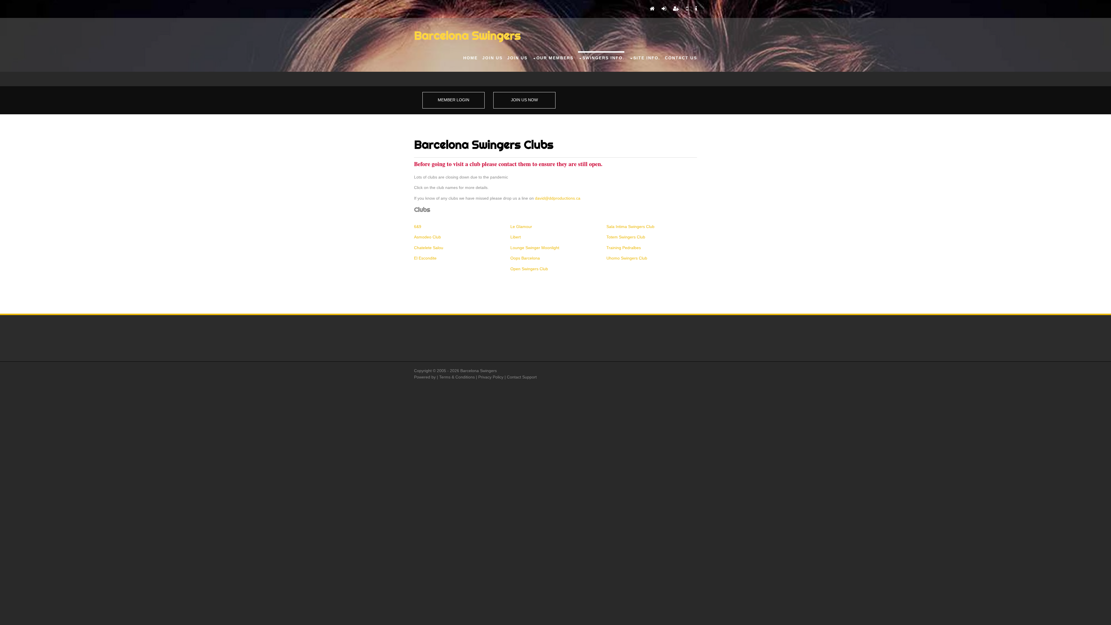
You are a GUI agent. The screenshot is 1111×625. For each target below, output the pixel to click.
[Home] (652, 9)
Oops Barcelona (525, 258)
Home (470, 58)
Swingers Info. (603, 58)
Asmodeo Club (427, 237)
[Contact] (687, 9)
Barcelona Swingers (467, 35)
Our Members (554, 58)
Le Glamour (521, 226)
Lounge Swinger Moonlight (534, 247)
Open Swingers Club (529, 268)
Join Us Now (524, 100)
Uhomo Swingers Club (626, 258)
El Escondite (425, 258)
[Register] (676, 9)
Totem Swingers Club (625, 237)
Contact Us (681, 58)
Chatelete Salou (428, 247)
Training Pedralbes (623, 247)
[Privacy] (696, 9)
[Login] (664, 9)
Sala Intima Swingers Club (630, 226)
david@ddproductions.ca (557, 198)
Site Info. (646, 58)
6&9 (417, 226)
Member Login (453, 100)
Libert (515, 237)
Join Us (492, 58)
